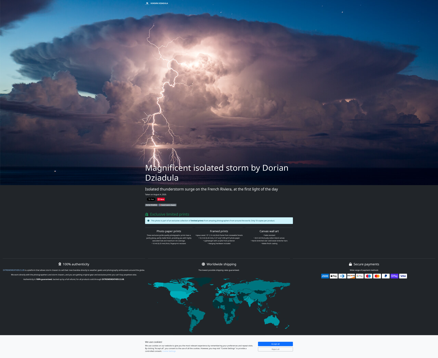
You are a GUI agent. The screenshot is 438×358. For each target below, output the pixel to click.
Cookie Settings (169, 351)
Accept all (275, 344)
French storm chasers (168, 205)
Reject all (275, 349)
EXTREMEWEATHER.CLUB (13, 270)
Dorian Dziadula (159, 3)
